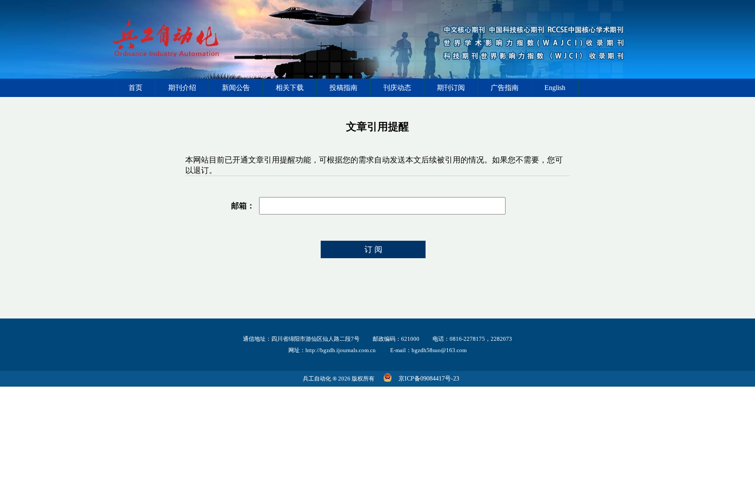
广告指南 (505, 87)
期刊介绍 (182, 87)
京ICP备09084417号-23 (428, 378)
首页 (135, 87)
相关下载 (290, 87)
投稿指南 (343, 87)
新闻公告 (236, 87)
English (554, 87)
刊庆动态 (397, 87)
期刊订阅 (451, 87)
